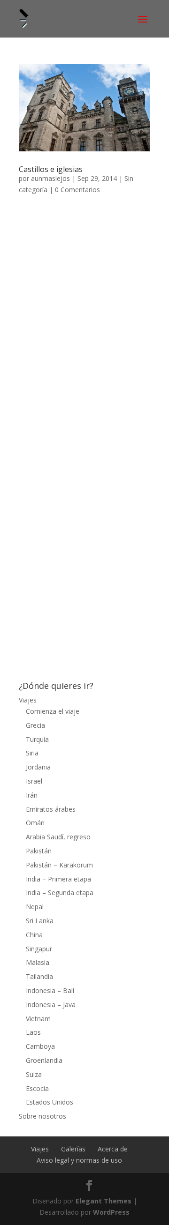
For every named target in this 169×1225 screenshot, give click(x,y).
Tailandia (39, 976)
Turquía (37, 739)
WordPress (111, 1212)
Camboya (40, 1046)
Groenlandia (44, 1060)
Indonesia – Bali (50, 990)
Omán (35, 822)
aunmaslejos (50, 178)
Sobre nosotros (42, 1116)
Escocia (37, 1088)
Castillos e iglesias (51, 169)
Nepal (35, 906)
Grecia (35, 725)
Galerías (73, 1148)
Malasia (37, 962)
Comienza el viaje (52, 711)
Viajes (28, 699)
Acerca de (113, 1148)
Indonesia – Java (51, 1004)
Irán (32, 795)
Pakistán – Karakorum (59, 864)
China (34, 934)
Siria (32, 752)
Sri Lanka (40, 920)
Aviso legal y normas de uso (79, 1160)
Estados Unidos (49, 1102)
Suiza (34, 1074)
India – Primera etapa (58, 878)
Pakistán (39, 850)
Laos (33, 1032)
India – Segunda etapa (59, 892)
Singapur (39, 948)
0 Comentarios (77, 189)
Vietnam (38, 1018)
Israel (34, 781)
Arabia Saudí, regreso (58, 836)
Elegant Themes (103, 1200)
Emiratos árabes (51, 809)
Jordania (38, 766)
